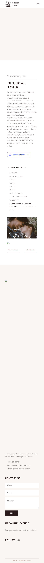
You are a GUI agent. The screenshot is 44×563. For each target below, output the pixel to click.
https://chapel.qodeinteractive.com (22, 207)
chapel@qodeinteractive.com (21, 203)
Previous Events (13, 250)
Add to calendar (19, 154)
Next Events (31, 250)
